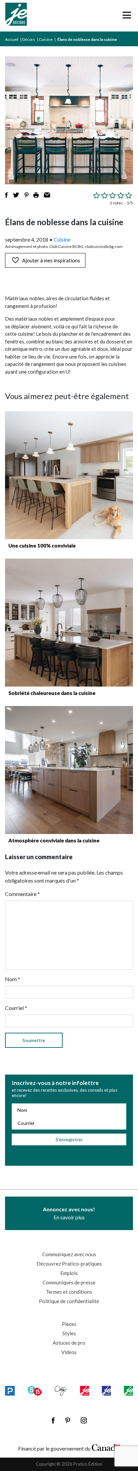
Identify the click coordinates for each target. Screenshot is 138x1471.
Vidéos (69, 1352)
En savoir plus (69, 1213)
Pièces (69, 1324)
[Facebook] (53, 1420)
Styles (69, 1333)
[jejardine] (128, 1391)
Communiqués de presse (69, 1282)
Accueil (11, 39)
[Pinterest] (67, 1420)
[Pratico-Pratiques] (10, 1391)
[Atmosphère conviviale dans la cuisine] (69, 770)
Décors (28, 39)
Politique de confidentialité (69, 1301)
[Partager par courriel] (47, 195)
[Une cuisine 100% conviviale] (69, 475)
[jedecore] (106, 1391)
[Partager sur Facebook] (6, 195)
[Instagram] (84, 1420)
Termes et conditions (69, 1292)
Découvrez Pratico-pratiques (69, 1264)
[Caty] (61, 1391)
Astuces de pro (69, 1343)
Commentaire (22, 894)
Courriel (16, 1008)
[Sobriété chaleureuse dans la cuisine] (69, 623)
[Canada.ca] (106, 1447)
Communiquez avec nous (69, 1254)
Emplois (69, 1273)
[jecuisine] (84, 1391)
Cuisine (46, 39)
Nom (12, 979)
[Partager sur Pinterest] (26, 195)
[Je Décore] (16, 15)
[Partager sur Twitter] (16, 195)
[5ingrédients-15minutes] (34, 1391)
